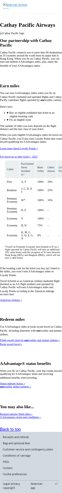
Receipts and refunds (16, 437)
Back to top (10, 429)
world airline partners (15, 386)
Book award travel (10, 344)
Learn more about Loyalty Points (18, 148)
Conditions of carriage (17, 455)
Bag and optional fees (16, 443)
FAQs (6, 461)
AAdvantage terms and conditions (19, 417)
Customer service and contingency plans (28, 449)
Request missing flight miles (15, 414)
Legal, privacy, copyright (11, 486)
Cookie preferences (15, 474)
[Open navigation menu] (54, 7)
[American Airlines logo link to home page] (16, 6)
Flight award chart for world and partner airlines (29, 340)
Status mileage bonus (12, 383)
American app (36, 486)
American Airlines (10, 300)
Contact (8, 468)
